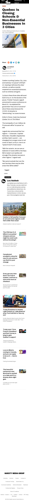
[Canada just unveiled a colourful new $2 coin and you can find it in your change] (22, 256)
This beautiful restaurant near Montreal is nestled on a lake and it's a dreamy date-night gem (10, 374)
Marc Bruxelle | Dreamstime (8, 45)
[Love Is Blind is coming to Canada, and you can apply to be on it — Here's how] (22, 352)
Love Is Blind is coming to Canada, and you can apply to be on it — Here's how (10, 354)
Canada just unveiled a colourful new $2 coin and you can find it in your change (10, 258)
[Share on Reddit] (8, 62)
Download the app (10, 481)
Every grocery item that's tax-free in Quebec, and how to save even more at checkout (10, 277)
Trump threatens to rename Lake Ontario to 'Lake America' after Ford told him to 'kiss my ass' (14, 312)
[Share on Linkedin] (11, 62)
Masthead (25, 484)
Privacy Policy (20, 488)
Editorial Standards (17, 484)
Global (20, 494)
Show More (7, 177)
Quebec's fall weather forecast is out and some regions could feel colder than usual (14, 218)
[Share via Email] (16, 62)
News (4, 6)
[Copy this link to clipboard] (19, 62)
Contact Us (23, 478)
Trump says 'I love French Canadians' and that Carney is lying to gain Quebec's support (10, 333)
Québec (15, 494)
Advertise (5, 478)
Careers (17, 478)
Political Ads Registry (10, 488)
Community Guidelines (6, 484)
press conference (18, 102)
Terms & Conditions (14, 491)
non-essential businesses (17, 89)
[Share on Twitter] (13, 62)
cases (6, 173)
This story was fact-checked (8, 73)
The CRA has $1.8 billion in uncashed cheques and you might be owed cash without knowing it (10, 236)
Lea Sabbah (10, 66)
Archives (11, 478)
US (11, 494)
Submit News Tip (19, 481)
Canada (7, 494)
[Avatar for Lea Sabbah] (3, 181)
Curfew (4, 95)
